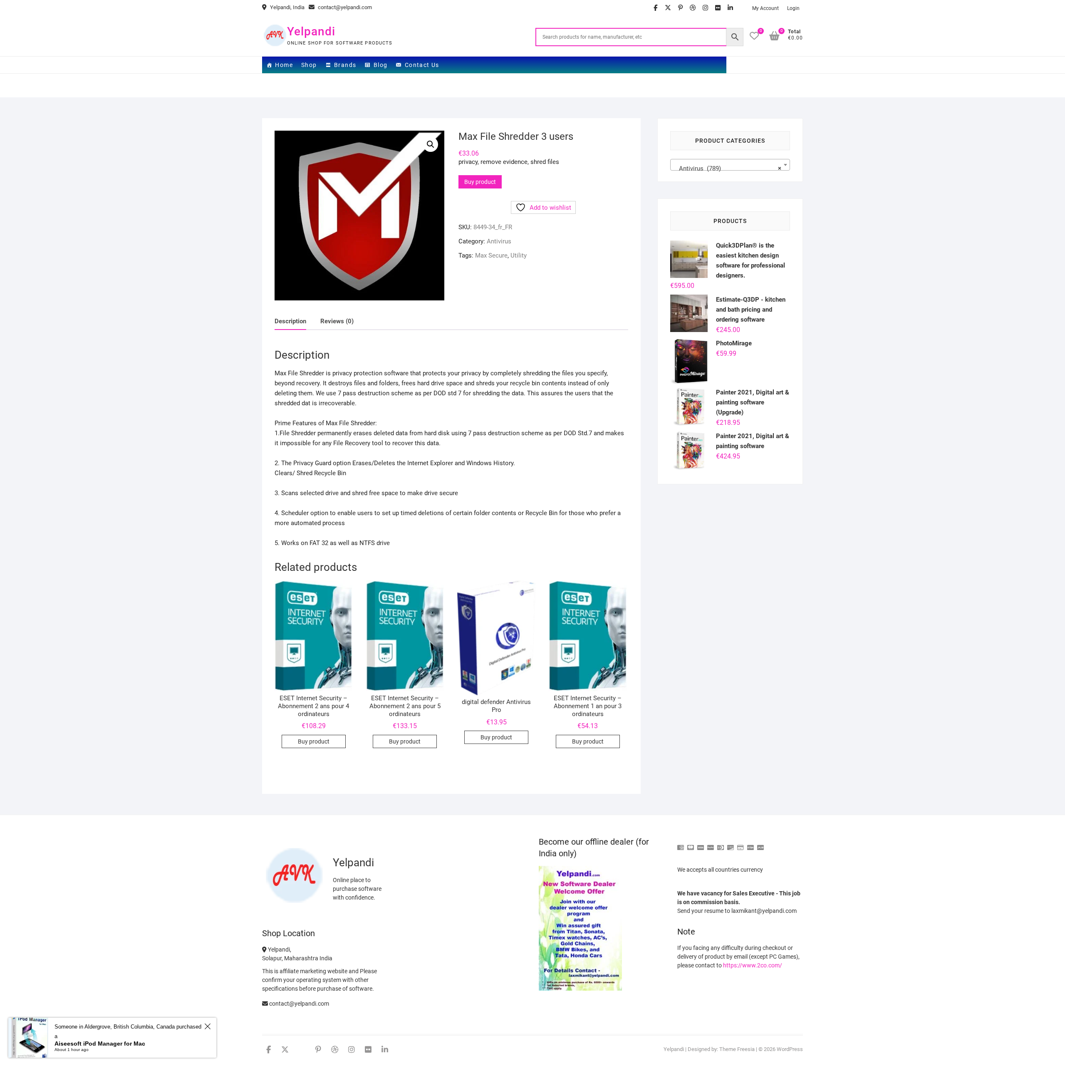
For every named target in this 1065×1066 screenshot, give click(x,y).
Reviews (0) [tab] (337, 321)
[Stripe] (750, 844)
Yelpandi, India (287, 7)
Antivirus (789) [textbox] (727, 168)
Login (793, 8)
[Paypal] (710, 844)
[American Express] (680, 844)
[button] (430, 144)
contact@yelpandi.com (344, 7)
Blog (381, 65)
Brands (345, 65)
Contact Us (422, 65)
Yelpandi (311, 31)
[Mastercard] (690, 844)
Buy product (480, 181)
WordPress (790, 1049)
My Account (765, 8)
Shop (309, 65)
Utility (518, 255)
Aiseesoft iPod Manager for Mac (99, 1043)
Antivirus (499, 241)
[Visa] (700, 844)
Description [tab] (290, 321)
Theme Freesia (737, 1049)
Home (284, 65)
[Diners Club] (720, 844)
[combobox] (730, 165)
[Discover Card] (730, 844)
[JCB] (760, 844)
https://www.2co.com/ (752, 965)
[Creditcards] (740, 844)
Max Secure (491, 255)
